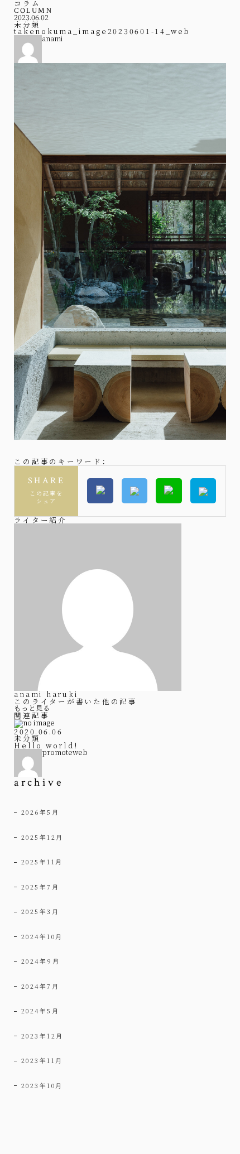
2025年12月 (42, 837)
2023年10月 (42, 1085)
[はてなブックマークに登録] (203, 490)
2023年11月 (42, 1060)
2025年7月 (40, 886)
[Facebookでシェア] (100, 490)
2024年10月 (42, 936)
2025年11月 (42, 861)
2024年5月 (40, 1010)
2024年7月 (40, 986)
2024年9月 (40, 960)
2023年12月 (42, 1035)
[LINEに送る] (168, 490)
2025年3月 (40, 911)
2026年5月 (40, 811)
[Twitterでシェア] (134, 490)
